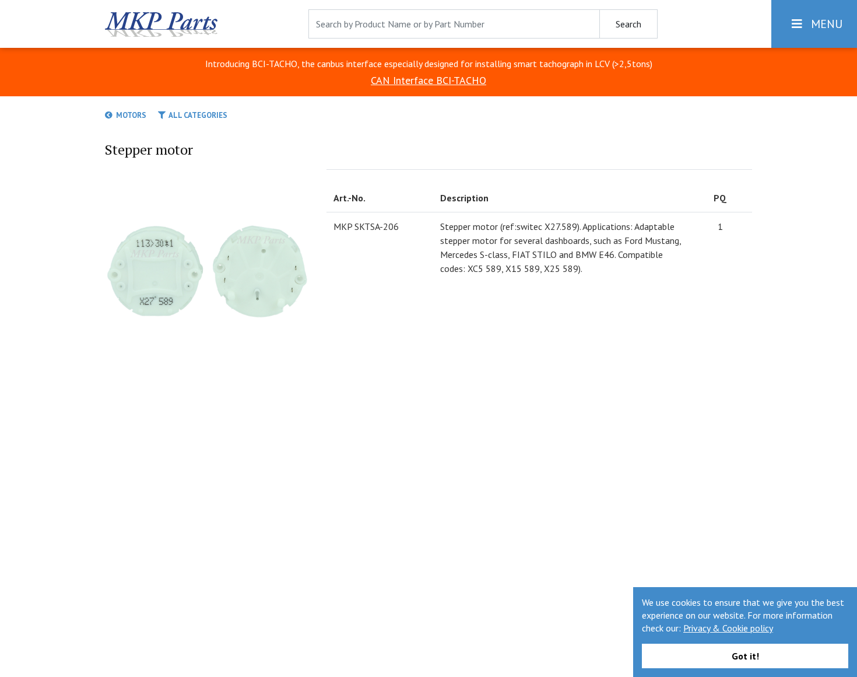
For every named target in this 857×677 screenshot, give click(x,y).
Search (628, 24)
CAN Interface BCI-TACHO (428, 80)
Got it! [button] (745, 656)
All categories (196, 115)
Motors (129, 115)
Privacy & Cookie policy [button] (728, 628)
